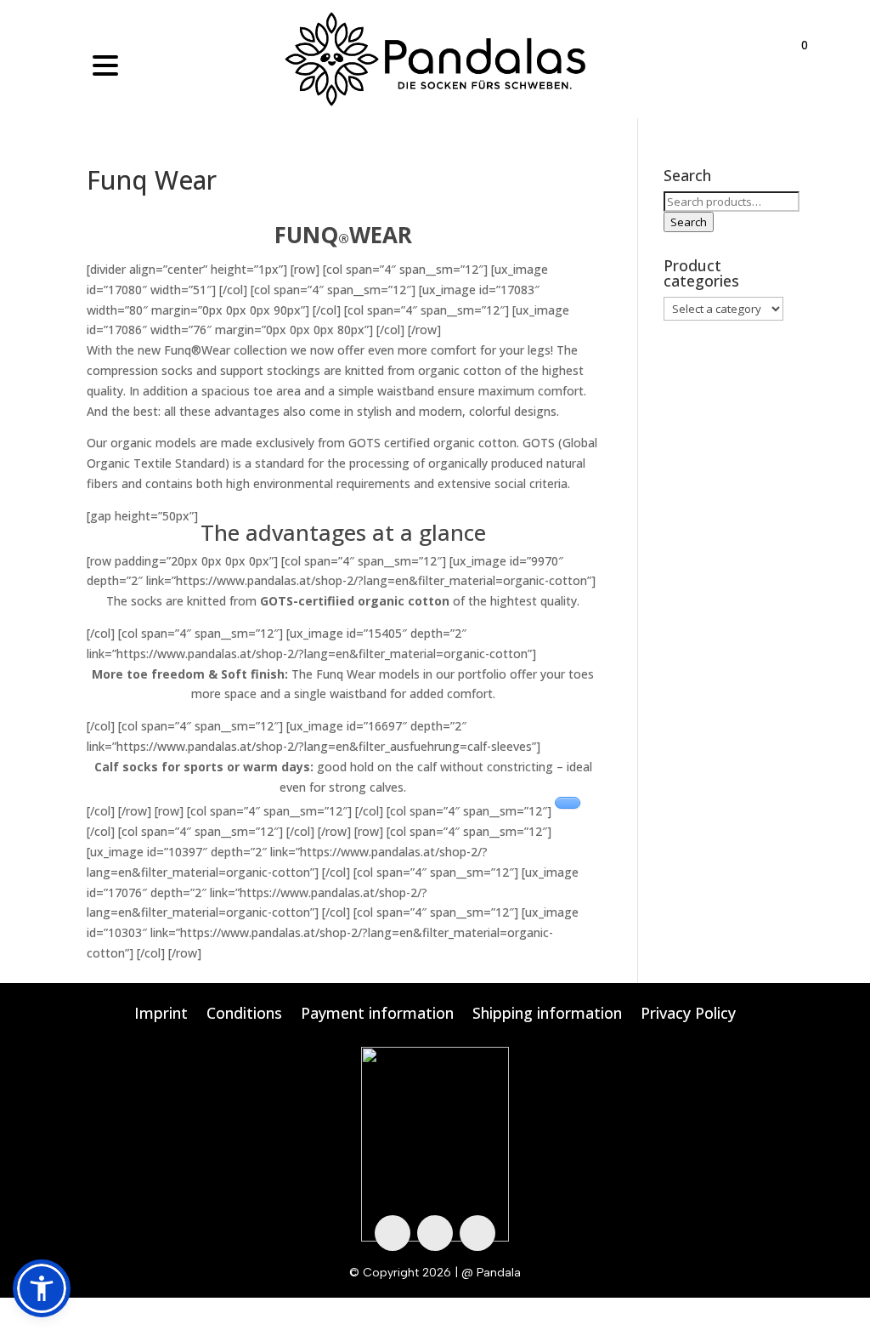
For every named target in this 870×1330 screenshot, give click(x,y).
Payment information (377, 1015)
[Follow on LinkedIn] (477, 1233)
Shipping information (547, 1015)
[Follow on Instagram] (435, 1233)
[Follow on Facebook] (392, 1233)
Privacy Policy (688, 1015)
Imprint (161, 1015)
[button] (41, 1288)
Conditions (244, 1015)
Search (688, 222)
